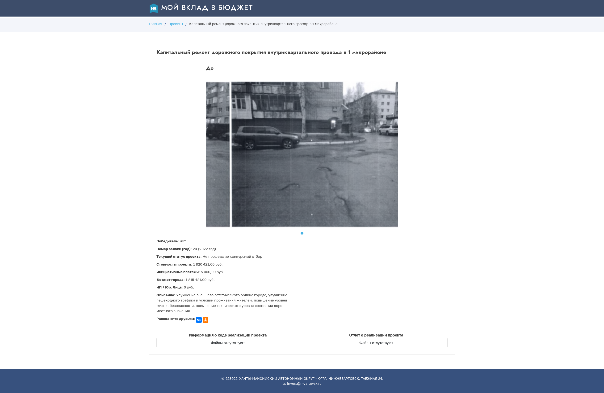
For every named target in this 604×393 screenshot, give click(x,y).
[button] (302, 233)
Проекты (175, 24)
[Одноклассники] (205, 320)
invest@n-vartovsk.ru (303, 383)
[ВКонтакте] (199, 320)
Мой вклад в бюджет (206, 7)
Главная (155, 24)
